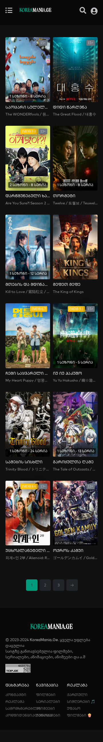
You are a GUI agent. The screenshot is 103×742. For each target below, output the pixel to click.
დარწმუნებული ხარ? (27, 196)
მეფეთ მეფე (66, 284)
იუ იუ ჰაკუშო (67, 373)
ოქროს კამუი (68, 550)
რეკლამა (14, 701)
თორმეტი (64, 196)
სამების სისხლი (23, 462)
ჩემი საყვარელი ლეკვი (27, 373)
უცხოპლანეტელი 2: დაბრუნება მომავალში (27, 550)
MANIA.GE (35, 10)
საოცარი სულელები (27, 107)
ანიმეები (45, 708)
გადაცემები (48, 715)
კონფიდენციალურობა (28, 715)
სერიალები (48, 701)
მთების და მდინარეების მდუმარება (27, 284)
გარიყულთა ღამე (73, 462)
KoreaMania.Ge (44, 639)
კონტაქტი (15, 694)
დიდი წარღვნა (70, 107)
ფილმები (46, 694)
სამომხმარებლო (22, 708)
